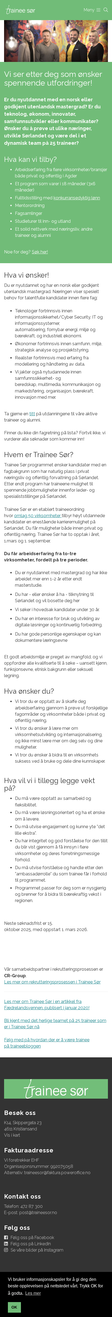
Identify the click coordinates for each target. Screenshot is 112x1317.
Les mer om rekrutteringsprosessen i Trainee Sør (52, 982)
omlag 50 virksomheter (38, 515)
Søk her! (40, 251)
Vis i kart (12, 1135)
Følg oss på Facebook (32, 1237)
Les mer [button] (33, 1293)
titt (32, 413)
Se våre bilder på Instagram (37, 1250)
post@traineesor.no (38, 1212)
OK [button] (14, 1307)
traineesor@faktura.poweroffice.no (57, 1172)
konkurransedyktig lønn (77, 197)
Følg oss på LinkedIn (31, 1243)
